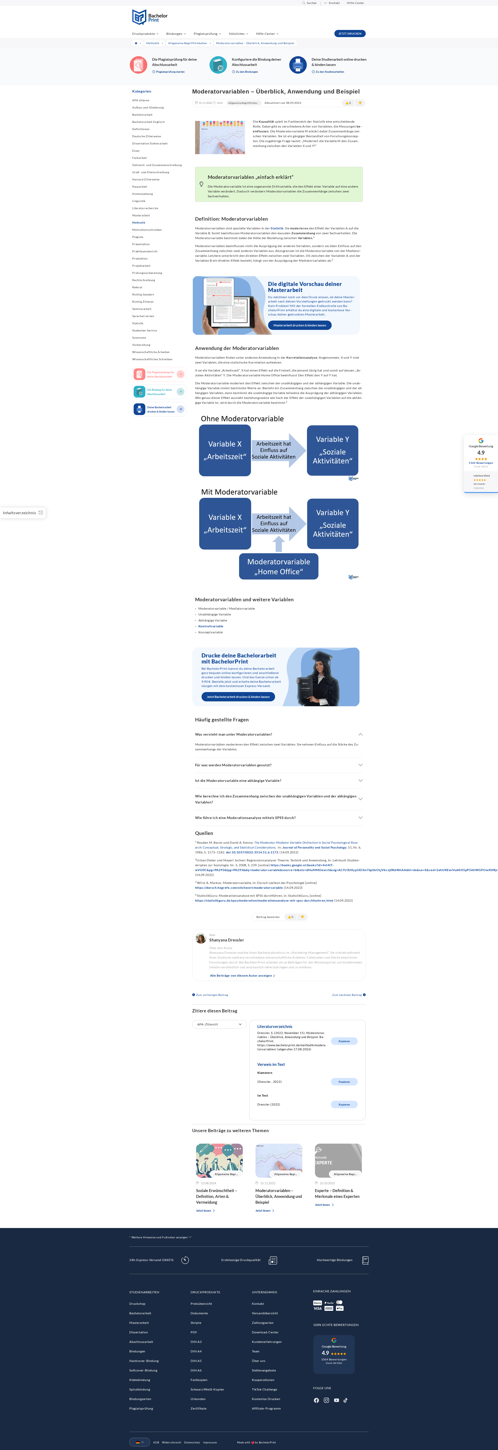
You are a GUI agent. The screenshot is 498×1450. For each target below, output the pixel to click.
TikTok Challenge (264, 1389)
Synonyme (139, 337)
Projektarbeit (141, 265)
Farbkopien (199, 1380)
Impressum (210, 1442)
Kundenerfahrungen (267, 1341)
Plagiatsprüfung (205, 33)
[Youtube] (336, 1400)
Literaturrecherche (145, 208)
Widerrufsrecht (171, 1442)
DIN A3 (196, 1341)
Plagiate (137, 237)
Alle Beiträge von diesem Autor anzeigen (241, 975)
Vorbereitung (141, 344)
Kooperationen (263, 1380)
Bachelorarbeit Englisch (148, 121)
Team (256, 1351)
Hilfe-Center (355, 2)
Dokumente (199, 1313)
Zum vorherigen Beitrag (212, 994)
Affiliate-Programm (266, 1408)
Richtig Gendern (143, 294)
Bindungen (174, 33)
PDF (194, 1332)
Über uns (258, 1361)
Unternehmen (264, 1292)
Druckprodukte (143, 33)
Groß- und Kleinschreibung (150, 172)
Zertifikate (199, 1408)
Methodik (138, 222)
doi (228, 852)
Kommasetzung (142, 193)
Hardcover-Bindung (144, 1361)
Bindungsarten (140, 1399)
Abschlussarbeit (141, 1341)
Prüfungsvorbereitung (147, 272)
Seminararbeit (141, 308)
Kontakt (334, 2)
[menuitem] (138, 1442)
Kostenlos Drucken (266, 1399)
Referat (137, 287)
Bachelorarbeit (142, 114)
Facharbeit (139, 157)
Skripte (196, 1322)
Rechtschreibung (143, 280)
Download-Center (265, 1332)
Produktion (140, 258)
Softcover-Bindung (143, 1370)
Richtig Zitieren (143, 301)
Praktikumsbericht (145, 251)
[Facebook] (316, 1400)
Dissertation (138, 1332)
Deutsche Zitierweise (146, 136)
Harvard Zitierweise (146, 179)
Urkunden (198, 1399)
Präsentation (141, 244)
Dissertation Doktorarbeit (150, 143)
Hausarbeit (139, 186)
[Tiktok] (345, 1400)
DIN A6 (196, 1370)
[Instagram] (326, 1400)
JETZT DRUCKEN (350, 33)
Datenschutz (192, 1442)
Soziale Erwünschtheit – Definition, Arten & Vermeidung (216, 1196)
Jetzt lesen (203, 1210)
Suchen (312, 2)
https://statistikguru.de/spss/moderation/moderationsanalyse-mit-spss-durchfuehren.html (264, 900)
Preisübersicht (201, 1303)
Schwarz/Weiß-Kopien (207, 1389)
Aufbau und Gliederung (148, 107)
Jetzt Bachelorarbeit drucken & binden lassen (238, 696)
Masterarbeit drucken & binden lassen (300, 325)
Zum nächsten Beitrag (347, 994)
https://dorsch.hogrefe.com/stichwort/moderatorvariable (239, 887)
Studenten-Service (144, 330)
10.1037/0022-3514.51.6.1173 (255, 852)
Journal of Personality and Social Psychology (314, 847)
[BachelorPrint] (149, 23)
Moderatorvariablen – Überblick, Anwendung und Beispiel (278, 1196)
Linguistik (139, 201)
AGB (156, 1442)
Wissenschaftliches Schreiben (152, 359)
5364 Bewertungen (334, 1359)
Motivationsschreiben (147, 229)
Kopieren (344, 1041)
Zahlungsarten (263, 1322)
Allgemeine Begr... (226, 1174)
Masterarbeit (141, 215)
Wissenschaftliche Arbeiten (151, 352)
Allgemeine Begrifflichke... (243, 102)
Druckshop (137, 1303)
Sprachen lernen (143, 316)
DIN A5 (196, 1361)
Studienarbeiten (144, 1292)
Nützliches (237, 33)
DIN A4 (196, 1351)
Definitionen (141, 129)
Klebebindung (139, 1380)
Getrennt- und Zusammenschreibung (157, 165)
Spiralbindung (139, 1389)
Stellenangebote (264, 1370)
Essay (136, 150)
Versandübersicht (265, 1313)
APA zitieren (140, 100)
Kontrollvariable (211, 626)
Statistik (137, 323)
